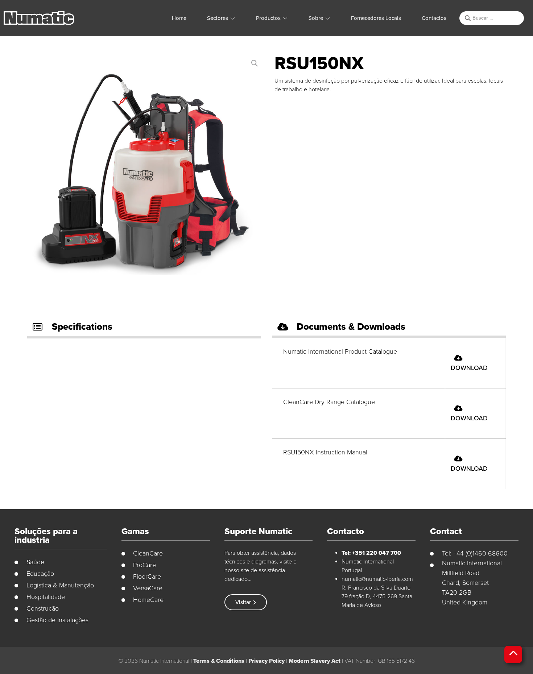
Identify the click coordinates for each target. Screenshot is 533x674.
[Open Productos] (285, 18)
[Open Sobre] (327, 18)
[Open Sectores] (232, 18)
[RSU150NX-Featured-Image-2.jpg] (144, 174)
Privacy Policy (266, 661)
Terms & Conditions (218, 661)
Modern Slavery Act (314, 661)
